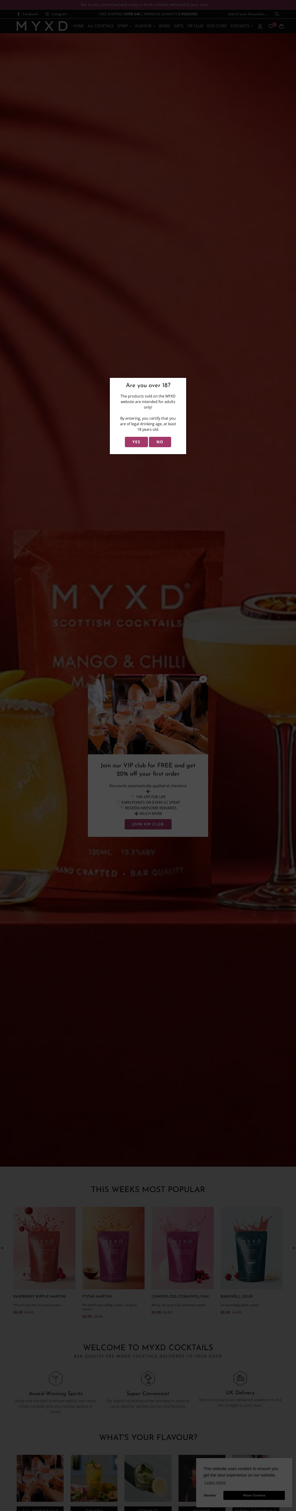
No (160, 441)
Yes (136, 441)
